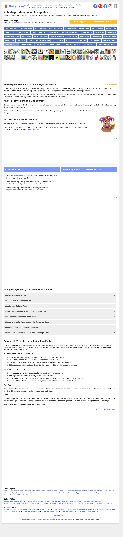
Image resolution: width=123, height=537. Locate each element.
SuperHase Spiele (110, 36)
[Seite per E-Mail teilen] (95, 6)
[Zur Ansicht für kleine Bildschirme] (115, 6)
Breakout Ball (33, 40)
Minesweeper (96, 36)
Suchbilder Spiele (25, 28)
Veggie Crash (45, 40)
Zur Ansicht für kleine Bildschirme (88, 511)
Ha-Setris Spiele (56, 44)
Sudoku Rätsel (111, 28)
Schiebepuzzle (11, 44)
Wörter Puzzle (71, 40)
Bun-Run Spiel (92, 493)
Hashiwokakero (97, 28)
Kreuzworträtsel (40, 28)
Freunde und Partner (97, 509)
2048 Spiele (82, 40)
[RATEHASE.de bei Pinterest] (100, 6)
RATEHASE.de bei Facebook (31, 511)
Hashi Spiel (24, 495)
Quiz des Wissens (55, 28)
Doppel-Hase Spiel (17, 493)
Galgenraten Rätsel (12, 36)
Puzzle (61, 490)
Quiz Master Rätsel (109, 40)
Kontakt (79, 509)
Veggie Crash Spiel (81, 493)
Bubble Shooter (86, 32)
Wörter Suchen (71, 36)
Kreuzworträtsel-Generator (104, 503)
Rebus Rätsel (26, 36)
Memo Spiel (7, 490)
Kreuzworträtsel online (39, 5)
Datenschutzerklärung (58, 509)
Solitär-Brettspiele (40, 36)
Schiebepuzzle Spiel (81, 490)
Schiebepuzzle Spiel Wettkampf (20, 184)
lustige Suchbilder (40, 7)
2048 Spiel (59, 493)
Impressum (43, 509)
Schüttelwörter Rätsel (36, 503)
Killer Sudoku (10, 32)
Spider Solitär (53, 32)
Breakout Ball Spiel (68, 493)
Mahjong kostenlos (59, 5)
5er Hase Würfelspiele (69, 32)
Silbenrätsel (21, 40)
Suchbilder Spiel (15, 495)
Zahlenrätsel (111, 32)
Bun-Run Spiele (57, 40)
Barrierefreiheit (71, 509)
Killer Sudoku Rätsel (44, 501)
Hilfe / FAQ (86, 509)
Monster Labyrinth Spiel (95, 490)
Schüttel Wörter (94, 40)
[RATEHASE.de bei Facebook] (105, 6)
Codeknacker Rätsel (57, 36)
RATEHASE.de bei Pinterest (69, 511)
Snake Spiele (9, 40)
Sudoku (26, 490)
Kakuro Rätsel (24, 32)
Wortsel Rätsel (26, 44)
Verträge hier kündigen (59, 515)
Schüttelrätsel (89, 44)
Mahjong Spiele (10, 28)
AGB (49, 509)
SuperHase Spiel (35, 490)
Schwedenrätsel (70, 28)
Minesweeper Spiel (17, 490)
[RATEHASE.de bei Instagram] (110, 6)
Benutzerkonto (33, 129)
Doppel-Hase (41, 44)
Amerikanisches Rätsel (107, 44)
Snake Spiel (51, 493)
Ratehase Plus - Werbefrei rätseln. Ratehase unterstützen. (21, 509)
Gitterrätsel (99, 32)
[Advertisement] (60, 76)
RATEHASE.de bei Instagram (50, 511)
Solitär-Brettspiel (46, 490)
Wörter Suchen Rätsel (30, 501)
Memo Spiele (84, 36)
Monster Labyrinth (73, 44)
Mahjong (54, 490)
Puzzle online (84, 28)
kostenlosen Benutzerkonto (21, 23)
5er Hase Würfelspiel (30, 493)
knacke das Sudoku (74, 5)
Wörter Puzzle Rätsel (23, 503)
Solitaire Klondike (38, 32)
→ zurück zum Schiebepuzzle (106, 409)
